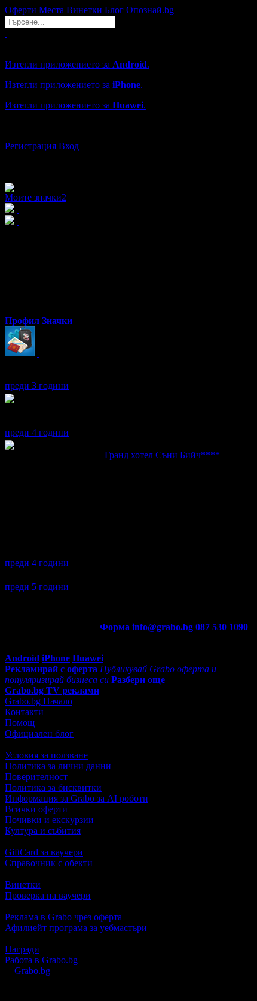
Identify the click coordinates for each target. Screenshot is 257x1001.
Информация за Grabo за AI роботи (76, 798)
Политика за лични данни (58, 766)
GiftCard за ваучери (44, 852)
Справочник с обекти (49, 863)
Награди (22, 949)
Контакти (24, 712)
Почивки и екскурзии (49, 820)
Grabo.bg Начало (38, 701)
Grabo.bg (32, 971)
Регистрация (30, 146)
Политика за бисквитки (53, 787)
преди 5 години (37, 587)
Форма (115, 627)
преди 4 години (37, 432)
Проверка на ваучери (48, 895)
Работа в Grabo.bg (41, 960)
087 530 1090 (221, 627)
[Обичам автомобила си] (18, 400)
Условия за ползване (46, 755)
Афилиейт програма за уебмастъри (76, 928)
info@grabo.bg (162, 627)
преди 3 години (37, 385)
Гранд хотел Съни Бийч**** (162, 455)
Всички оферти (36, 809)
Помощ (20, 723)
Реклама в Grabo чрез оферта (63, 917)
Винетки (23, 884)
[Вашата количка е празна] (6, 33)
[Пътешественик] (38, 353)
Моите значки (35, 197)
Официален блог (39, 733)
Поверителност (36, 777)
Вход (69, 146)
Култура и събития (43, 830)
